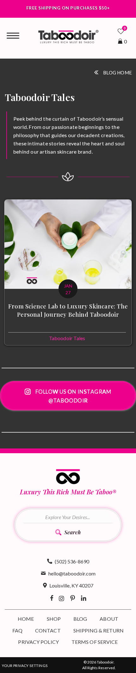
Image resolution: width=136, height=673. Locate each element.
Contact (48, 630)
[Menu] (13, 35)
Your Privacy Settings (24, 665)
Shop (54, 619)
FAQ (17, 630)
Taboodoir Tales (67, 338)
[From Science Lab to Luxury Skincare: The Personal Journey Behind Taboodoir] (68, 272)
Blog (80, 619)
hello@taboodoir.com (72, 573)
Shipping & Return (98, 630)
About (109, 619)
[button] (68, 395)
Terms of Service (94, 642)
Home (26, 619)
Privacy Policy (38, 642)
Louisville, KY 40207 (71, 585)
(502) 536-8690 (72, 561)
